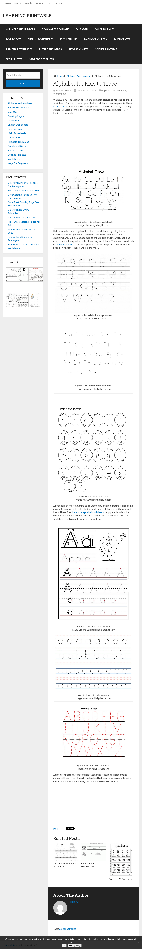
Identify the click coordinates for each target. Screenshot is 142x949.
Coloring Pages (104, 29)
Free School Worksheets (87, 865)
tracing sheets (60, 106)
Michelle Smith (63, 90)
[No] (138, 942)
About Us (7, 3)
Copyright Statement (34, 3)
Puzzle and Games (50, 49)
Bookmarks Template (55, 29)
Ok (64, 945)
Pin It (55, 828)
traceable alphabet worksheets (88, 512)
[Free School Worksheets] (93, 852)
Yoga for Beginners (41, 59)
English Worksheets (40, 39)
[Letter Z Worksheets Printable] (65, 852)
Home (60, 76)
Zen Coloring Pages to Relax (23, 217)
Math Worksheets (95, 39)
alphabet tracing (64, 244)
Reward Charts (78, 49)
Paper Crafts (122, 39)
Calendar (82, 29)
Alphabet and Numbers (20, 29)
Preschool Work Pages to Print (24, 190)
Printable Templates (19, 49)
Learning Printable (27, 15)
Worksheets (14, 59)
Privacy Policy (18, 3)
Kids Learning (68, 39)
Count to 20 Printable (120, 879)
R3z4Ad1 (74, 901)
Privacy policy (74, 945)
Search (23, 83)
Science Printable (106, 49)
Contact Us (49, 3)
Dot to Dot (13, 39)
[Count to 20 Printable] (121, 859)
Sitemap (59, 3)
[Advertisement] (93, 137)
